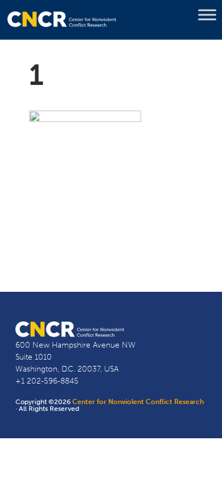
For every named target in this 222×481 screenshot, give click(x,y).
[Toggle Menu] (207, 15)
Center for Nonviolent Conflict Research (138, 402)
